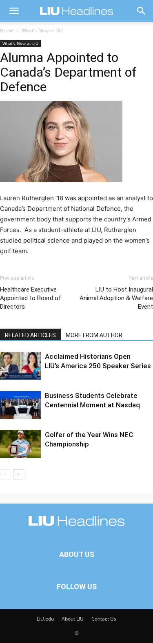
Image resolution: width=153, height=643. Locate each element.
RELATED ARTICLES (30, 335)
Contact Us (103, 618)
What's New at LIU (42, 30)
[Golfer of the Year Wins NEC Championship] (20, 444)
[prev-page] (5, 474)
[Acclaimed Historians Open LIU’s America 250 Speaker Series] (20, 366)
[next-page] (18, 474)
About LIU (73, 618)
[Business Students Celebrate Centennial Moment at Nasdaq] (20, 405)
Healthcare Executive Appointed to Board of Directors (30, 298)
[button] (14, 11)
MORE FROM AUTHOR (94, 335)
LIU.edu (45, 618)
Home (7, 30)
